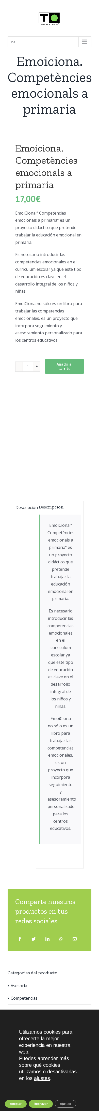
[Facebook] (19, 939)
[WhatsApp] (61, 939)
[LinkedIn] (47, 939)
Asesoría (19, 985)
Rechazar (41, 1104)
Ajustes (65, 1104)
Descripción (24, 507)
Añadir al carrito (65, 366)
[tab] (24, 507)
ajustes (42, 1078)
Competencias (24, 998)
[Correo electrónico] (74, 939)
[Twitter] (33, 939)
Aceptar (16, 1104)
